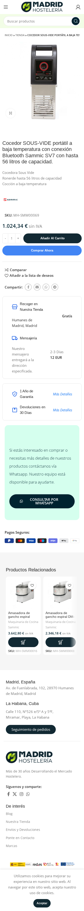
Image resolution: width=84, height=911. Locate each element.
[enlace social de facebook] (28, 287)
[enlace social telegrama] (54, 287)
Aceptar (42, 903)
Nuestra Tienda (18, 821)
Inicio (9, 35)
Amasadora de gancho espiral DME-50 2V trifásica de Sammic (23, 618)
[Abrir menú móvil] (5, 7)
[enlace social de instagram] (21, 794)
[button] (23, 642)
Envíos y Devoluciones (23, 829)
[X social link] (14, 794)
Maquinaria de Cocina (23, 622)
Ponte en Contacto (20, 838)
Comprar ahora (42, 250)
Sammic (13, 627)
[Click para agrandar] (10, 113)
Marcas (11, 846)
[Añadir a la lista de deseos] (32, 585)
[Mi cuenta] (78, 7)
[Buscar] (76, 21)
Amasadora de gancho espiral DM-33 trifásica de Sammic (60, 618)
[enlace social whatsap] (45, 287)
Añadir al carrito (52, 238)
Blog (9, 813)
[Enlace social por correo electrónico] (37, 287)
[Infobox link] (26, 682)
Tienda (19, 35)
